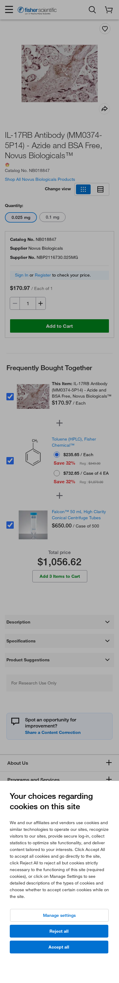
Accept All (59, 947)
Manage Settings (59, 915)
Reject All (59, 931)
